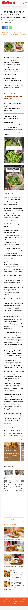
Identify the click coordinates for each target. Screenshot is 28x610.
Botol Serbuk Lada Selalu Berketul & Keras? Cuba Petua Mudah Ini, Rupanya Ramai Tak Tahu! (8, 484)
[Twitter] (6, 27)
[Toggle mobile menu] (26, 3)
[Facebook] (3, 27)
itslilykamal (13, 427)
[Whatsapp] (10, 27)
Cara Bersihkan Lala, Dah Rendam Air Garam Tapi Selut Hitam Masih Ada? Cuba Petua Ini (19, 484)
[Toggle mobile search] (23, 3)
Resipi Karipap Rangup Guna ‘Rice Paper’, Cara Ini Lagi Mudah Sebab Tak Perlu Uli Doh (17, 584)
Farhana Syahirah (6, 22)
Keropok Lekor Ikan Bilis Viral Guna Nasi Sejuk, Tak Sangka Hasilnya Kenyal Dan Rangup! (17, 575)
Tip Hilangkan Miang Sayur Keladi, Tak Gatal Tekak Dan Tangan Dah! (13, 96)
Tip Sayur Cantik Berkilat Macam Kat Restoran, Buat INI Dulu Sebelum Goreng (13, 433)
